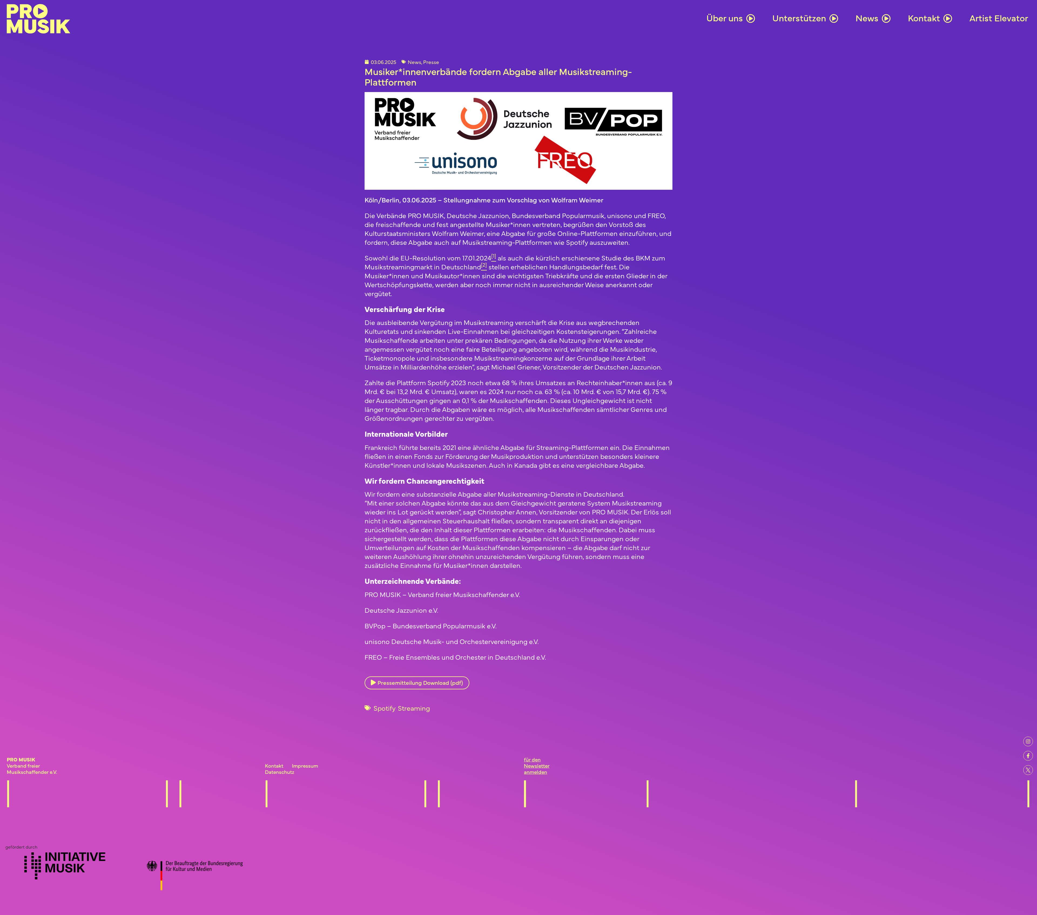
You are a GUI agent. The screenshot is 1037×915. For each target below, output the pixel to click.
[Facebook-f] (1028, 756)
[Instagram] (1028, 741)
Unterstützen (799, 17)
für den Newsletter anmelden (537, 765)
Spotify (384, 708)
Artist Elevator (998, 17)
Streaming (414, 708)
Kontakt (924, 17)
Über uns (724, 17)
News (867, 17)
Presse (431, 61)
